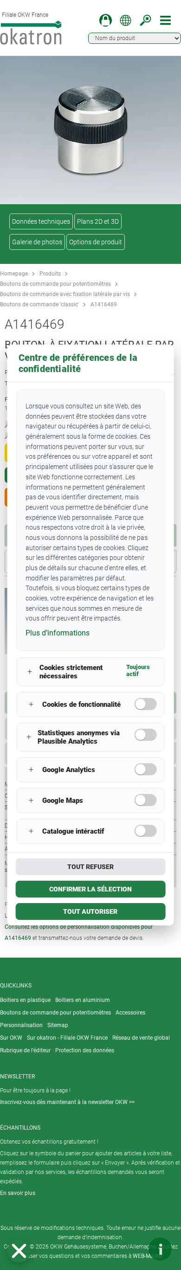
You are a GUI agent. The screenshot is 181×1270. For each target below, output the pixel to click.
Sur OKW (11, 1038)
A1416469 (103, 304)
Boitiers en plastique (25, 1000)
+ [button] (29, 671)
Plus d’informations (58, 632)
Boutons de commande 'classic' (39, 304)
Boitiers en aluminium (82, 1000)
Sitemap (57, 1025)
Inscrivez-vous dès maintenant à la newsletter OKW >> (67, 1102)
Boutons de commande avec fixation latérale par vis (65, 294)
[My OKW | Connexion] (105, 20)
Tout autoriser (90, 911)
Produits (50, 273)
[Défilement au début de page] (132, 1249)
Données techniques (41, 221)
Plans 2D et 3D (98, 221)
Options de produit (95, 242)
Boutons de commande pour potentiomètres (55, 284)
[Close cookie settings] (19, 1251)
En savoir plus (17, 1193)
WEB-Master (148, 1256)
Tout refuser (90, 866)
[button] (19, 1251)
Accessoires (130, 1012)
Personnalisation (21, 1025)
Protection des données (84, 1050)
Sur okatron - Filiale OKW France (67, 1038)
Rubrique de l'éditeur (25, 1050)
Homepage (14, 273)
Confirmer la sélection (90, 889)
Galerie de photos (37, 242)
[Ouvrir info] (160, 1249)
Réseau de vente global (141, 1038)
